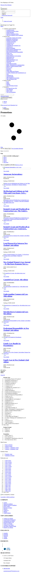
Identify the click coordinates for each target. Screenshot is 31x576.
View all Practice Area (11, 79)
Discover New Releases (6, 5)
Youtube (5, 538)
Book (8, 444)
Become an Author (7, 507)
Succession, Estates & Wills (9, 526)
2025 (8, 462)
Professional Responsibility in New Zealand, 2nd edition (16, 329)
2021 (8, 467)
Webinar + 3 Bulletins (12, 447)
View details (6, 171)
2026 (8, 460)
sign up (5, 101)
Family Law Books (7, 523)
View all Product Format (12, 85)
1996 (8, 490)
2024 (8, 463)
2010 (8, 483)
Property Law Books (8, 527)
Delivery (5, 509)
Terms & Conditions (8, 504)
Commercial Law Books (9, 521)
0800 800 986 (6, 568)
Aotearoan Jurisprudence (12, 174)
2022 (8, 466)
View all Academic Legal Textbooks (14, 35)
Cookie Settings (7, 513)
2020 (8, 469)
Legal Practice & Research (9, 519)
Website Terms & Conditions (10, 505)
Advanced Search (5, 96)
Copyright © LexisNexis (7, 497)
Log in (4, 102)
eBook (8, 446)
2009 (8, 485)
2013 (8, 479)
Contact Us (6, 510)
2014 (8, 478)
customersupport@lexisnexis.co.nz (11, 571)
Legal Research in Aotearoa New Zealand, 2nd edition (15, 244)
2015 (8, 476)
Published (9, 455)
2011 (8, 482)
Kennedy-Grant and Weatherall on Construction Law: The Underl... (16, 210)
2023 (8, 465)
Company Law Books (8, 525)
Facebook (5, 534)
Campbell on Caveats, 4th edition (15, 280)
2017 (8, 473)
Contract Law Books (8, 518)
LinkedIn (5, 533)
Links (2, 17)
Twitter (5, 537)
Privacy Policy (6, 506)
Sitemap (5, 511)
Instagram (5, 535)
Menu (2, 26)
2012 (8, 480)
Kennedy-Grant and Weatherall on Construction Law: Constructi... (16, 228)
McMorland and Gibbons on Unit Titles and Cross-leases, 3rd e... (15, 192)
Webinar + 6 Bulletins (11, 449)
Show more (6, 424)
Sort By (2, 148)
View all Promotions (11, 92)
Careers (5, 502)
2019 (8, 470)
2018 (8, 472)
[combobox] (7, 94)
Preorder (8, 454)
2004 (8, 489)
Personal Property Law (8, 522)
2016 (8, 475)
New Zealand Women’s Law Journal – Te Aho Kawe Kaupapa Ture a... (16, 263)
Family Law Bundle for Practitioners (12, 344)
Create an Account (7, 21)
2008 (8, 486)
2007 (8, 488)
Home (4, 107)
